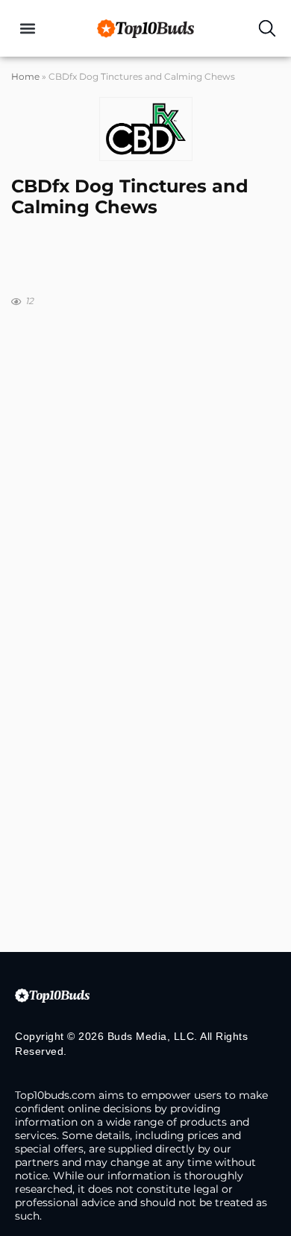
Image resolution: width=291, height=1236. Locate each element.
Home (25, 76)
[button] (27, 28)
